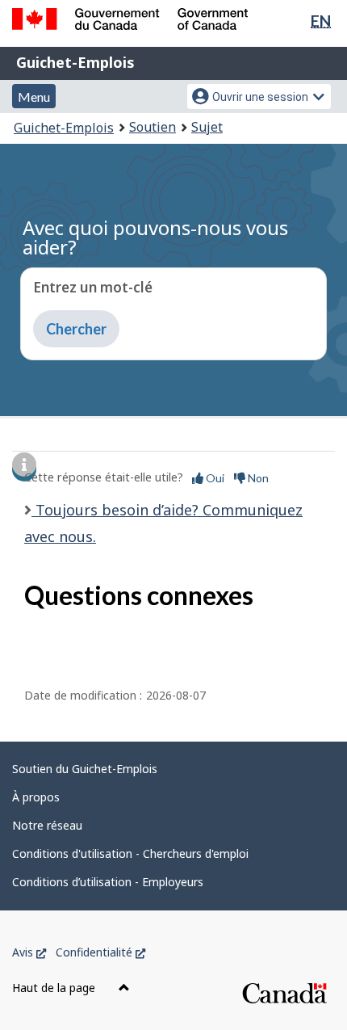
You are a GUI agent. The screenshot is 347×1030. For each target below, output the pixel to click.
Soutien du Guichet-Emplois (84, 768)
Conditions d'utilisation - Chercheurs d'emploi (130, 853)
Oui (213, 478)
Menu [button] (34, 96)
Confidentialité (100, 952)
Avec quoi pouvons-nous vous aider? (155, 237)
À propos (36, 797)
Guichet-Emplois (75, 62)
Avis (29, 952)
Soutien (152, 127)
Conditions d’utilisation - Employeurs (107, 881)
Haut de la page (55, 987)
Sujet (207, 127)
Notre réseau (47, 825)
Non (257, 478)
